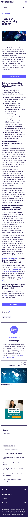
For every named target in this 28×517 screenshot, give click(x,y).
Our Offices (5, 502)
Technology (7, 13)
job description (6, 317)
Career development (10, 258)
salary (6, 295)
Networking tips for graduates (10, 449)
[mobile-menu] (26, 2)
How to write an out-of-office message (12, 453)
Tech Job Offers (14, 76)
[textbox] (14, 7)
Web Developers (13, 271)
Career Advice (6, 433)
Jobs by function (7, 494)
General (4, 489)
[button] (23, 7)
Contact (4, 498)
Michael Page (7, 311)
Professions (6, 438)
